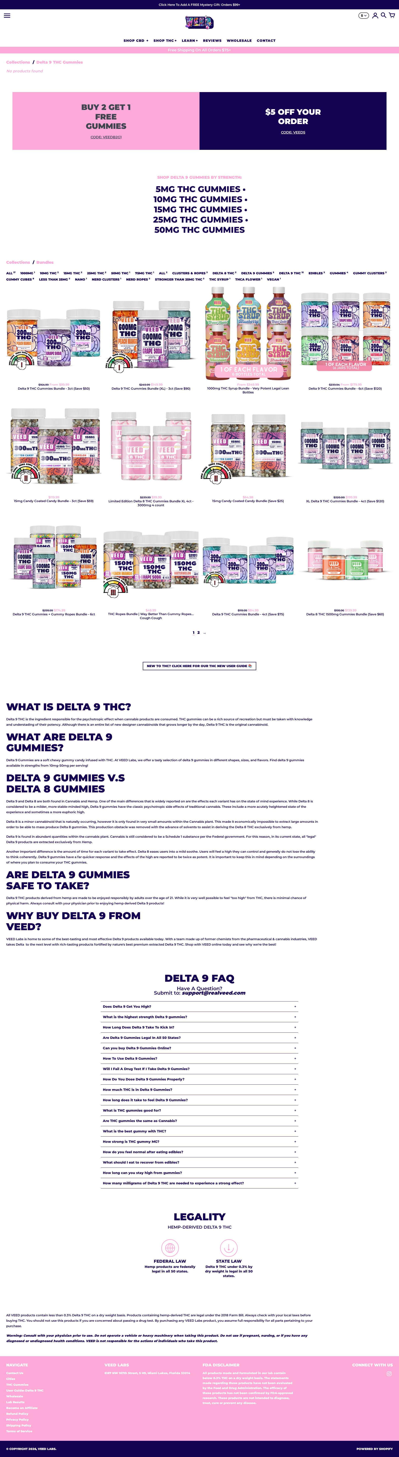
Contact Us (14, 1373)
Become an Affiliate (22, 1408)
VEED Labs (46, 1449)
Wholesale (14, 1396)
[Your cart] (392, 15)
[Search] (384, 15)
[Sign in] (375, 15)
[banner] (199, 4)
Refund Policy (17, 1414)
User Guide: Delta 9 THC (24, 1390)
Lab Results (15, 1402)
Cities (10, 1379)
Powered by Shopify (375, 1449)
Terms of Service (19, 1431)
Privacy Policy (17, 1419)
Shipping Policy (18, 1425)
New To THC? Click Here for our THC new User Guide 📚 (199, 666)
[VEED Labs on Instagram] (389, 1375)
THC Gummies (17, 1385)
